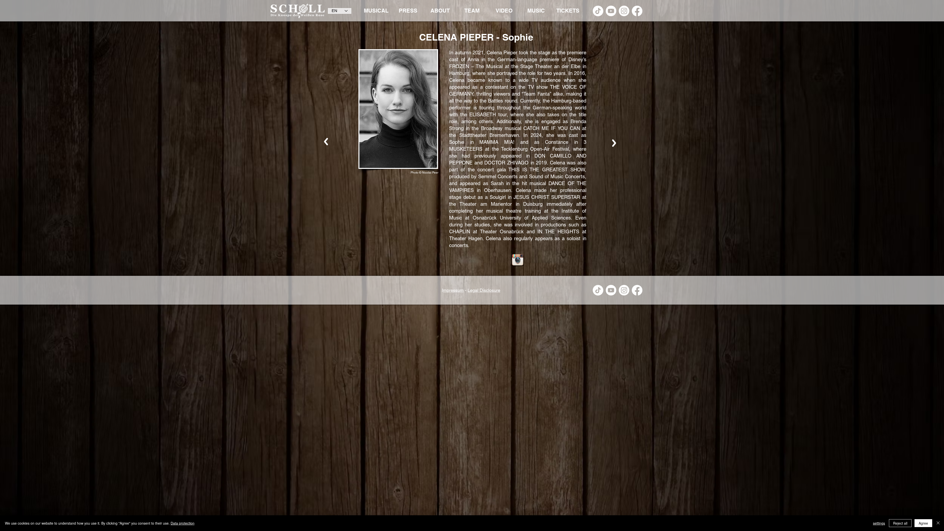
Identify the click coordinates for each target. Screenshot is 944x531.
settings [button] (879, 523)
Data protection (182, 523)
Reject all (900, 523)
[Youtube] (611, 11)
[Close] (938, 523)
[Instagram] (624, 11)
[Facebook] (637, 11)
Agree (923, 523)
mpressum (453, 290)
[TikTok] (598, 11)
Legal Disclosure (484, 290)
